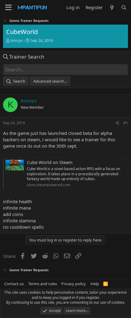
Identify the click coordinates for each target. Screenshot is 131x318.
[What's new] (112, 7)
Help (94, 283)
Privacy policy (73, 283)
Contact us (14, 283)
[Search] (124, 7)
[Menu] (8, 7)
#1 (125, 122)
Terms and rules (42, 283)
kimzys (16, 40)
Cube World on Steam (50, 162)
